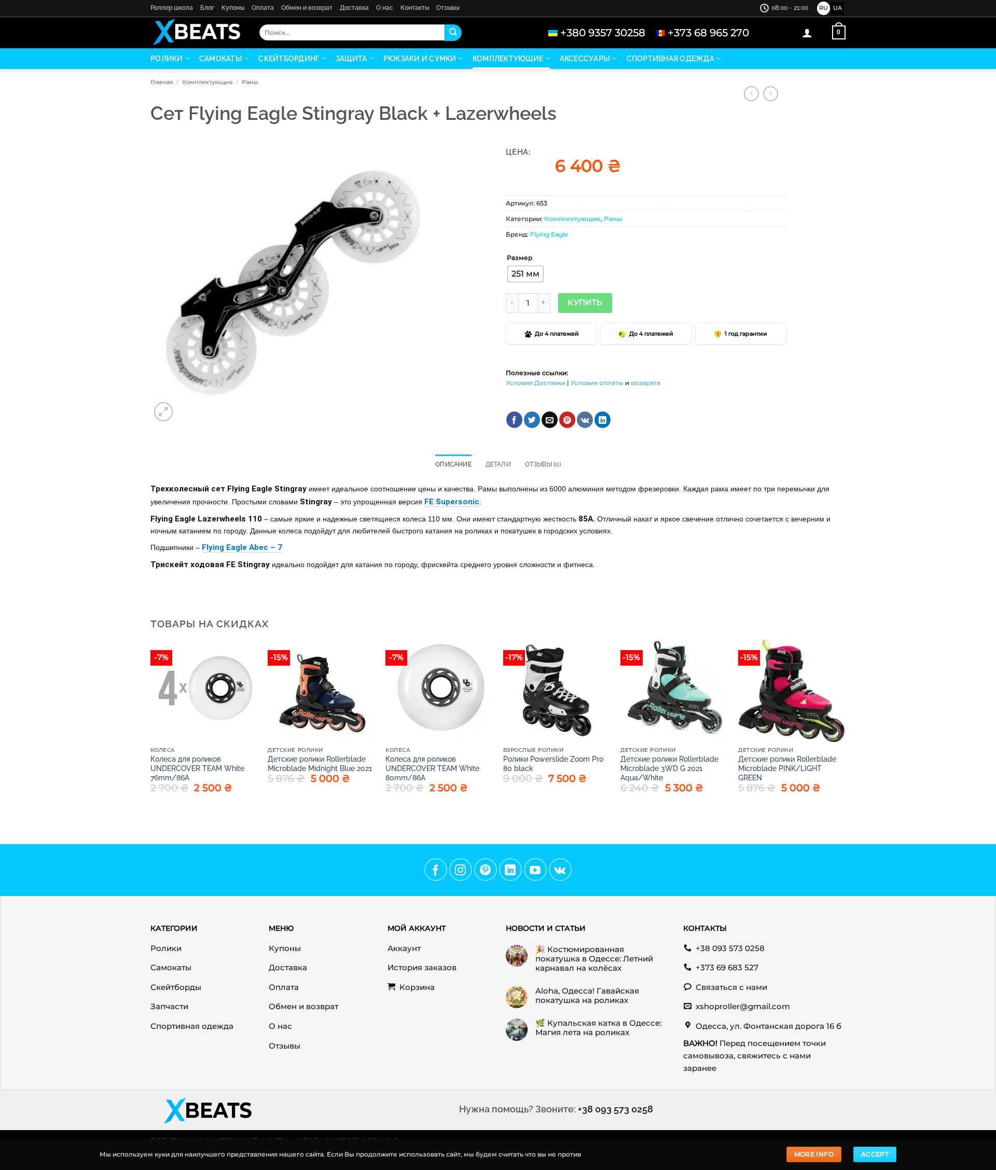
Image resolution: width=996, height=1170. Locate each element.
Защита (351, 58)
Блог (207, 7)
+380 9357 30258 (602, 32)
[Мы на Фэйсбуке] (435, 869)
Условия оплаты (597, 383)
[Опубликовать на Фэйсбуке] (514, 419)
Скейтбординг (288, 58)
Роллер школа (171, 7)
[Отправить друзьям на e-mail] (550, 419)
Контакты (414, 7)
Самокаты (220, 58)
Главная (161, 82)
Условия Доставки (535, 383)
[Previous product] (770, 94)
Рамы (250, 82)
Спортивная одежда (670, 58)
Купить (585, 302)
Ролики (166, 58)
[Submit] (453, 32)
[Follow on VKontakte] (560, 869)
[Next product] (751, 94)
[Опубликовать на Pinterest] (567, 419)
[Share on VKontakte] (585, 419)
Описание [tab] (453, 464)
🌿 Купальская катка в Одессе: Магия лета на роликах (598, 1027)
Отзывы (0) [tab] (543, 464)
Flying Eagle (549, 234)
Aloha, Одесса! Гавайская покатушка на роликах (587, 995)
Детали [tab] (498, 464)
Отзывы (447, 7)
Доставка (354, 7)
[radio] (525, 274)
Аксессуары (585, 58)
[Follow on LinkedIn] (510, 869)
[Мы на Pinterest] (485, 869)
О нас (384, 7)
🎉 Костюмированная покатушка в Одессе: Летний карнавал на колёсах (594, 959)
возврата (645, 383)
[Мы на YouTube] (535, 869)
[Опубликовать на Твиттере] (532, 419)
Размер (519, 258)
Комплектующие (508, 58)
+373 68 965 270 (708, 32)
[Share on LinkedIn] (602, 419)
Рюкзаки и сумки (420, 58)
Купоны (233, 7)
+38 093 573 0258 (615, 1109)
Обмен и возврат (307, 7)
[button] (807, 32)
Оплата (263, 7)
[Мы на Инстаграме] (460, 869)
